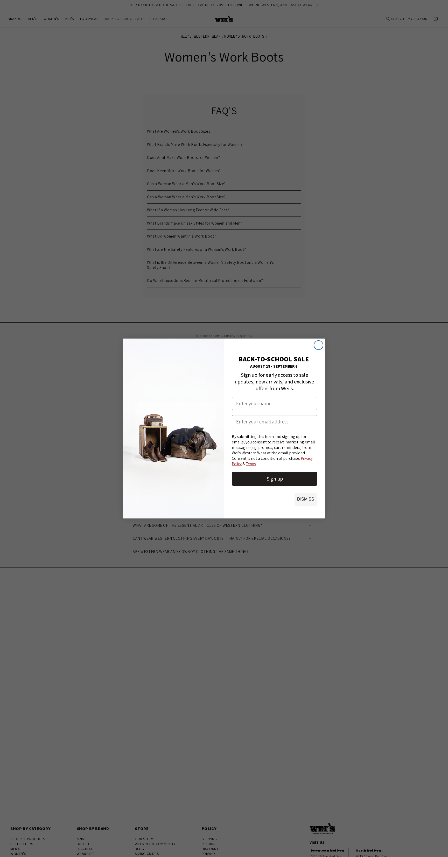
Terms (251, 463)
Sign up (275, 478)
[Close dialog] (318, 345)
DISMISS (305, 499)
